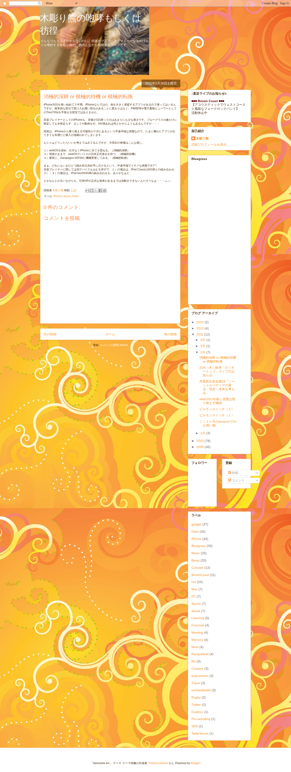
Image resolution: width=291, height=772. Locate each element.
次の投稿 (50, 334)
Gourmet (197, 625)
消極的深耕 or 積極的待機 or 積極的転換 (217, 359)
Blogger (195, 763)
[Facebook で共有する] (100, 190)
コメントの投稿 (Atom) (114, 345)
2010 (200, 441)
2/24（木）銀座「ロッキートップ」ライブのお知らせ (217, 371)
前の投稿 (170, 334)
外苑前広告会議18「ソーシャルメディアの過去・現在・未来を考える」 (217, 387)
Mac (194, 589)
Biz (193, 661)
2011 (200, 334)
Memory (197, 640)
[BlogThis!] (91, 190)
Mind (194, 647)
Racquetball (199, 654)
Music (67, 196)
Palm (75, 196)
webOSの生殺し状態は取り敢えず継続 (217, 401)
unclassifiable (201, 690)
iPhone (57, 196)
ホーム (110, 334)
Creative (197, 668)
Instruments (199, 676)
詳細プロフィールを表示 (208, 144)
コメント (238, 480)
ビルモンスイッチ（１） (216, 415)
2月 (203, 352)
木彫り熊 (202, 138)
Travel (195, 683)
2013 (200, 328)
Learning (197, 618)
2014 (200, 322)
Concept (197, 567)
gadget (196, 524)
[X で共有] (96, 190)
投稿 (234, 473)
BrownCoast (200, 575)
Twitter (196, 704)
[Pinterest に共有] (104, 190)
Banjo (195, 560)
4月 (203, 340)
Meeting (197, 632)
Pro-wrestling (200, 719)
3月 (203, 346)
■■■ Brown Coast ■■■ (207, 101)
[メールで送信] (87, 190)
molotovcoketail (158, 763)
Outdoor (197, 712)
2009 (200, 447)
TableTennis (199, 733)
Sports (196, 603)
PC (193, 596)
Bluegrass (198, 546)
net (193, 582)
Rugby (196, 697)
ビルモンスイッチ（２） (216, 409)
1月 (203, 433)
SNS (194, 726)
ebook (195, 611)
